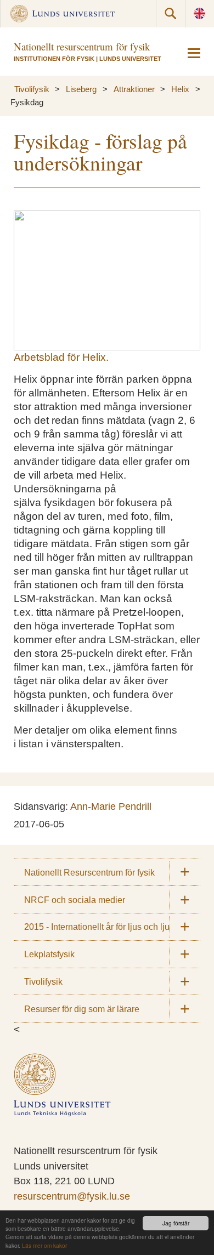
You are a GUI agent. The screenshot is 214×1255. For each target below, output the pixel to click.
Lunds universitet (130, 58)
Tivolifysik (31, 89)
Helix (180, 89)
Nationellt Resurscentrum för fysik (89, 872)
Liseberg (81, 89)
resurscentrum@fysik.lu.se (72, 1196)
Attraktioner (134, 89)
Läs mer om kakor (44, 1245)
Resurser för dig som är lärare (81, 1009)
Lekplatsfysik (49, 954)
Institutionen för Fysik (54, 58)
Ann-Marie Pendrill (110, 806)
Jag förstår (175, 1223)
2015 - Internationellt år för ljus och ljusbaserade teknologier (112, 927)
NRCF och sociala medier (74, 900)
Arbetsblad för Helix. (61, 357)
